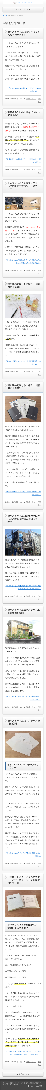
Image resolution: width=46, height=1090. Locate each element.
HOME (5, 15)
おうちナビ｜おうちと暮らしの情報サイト (22, 1083)
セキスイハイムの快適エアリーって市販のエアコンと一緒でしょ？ (24, 186)
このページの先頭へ (36, 1086)
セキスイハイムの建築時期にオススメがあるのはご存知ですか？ (24, 519)
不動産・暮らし (31, 99)
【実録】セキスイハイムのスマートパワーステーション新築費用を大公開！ (24, 880)
